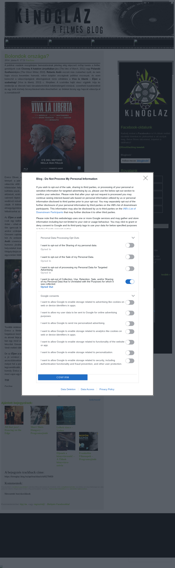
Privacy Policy (106, 389)
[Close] (146, 179)
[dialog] (87, 284)
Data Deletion (68, 389)
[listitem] (87, 238)
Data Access (87, 389)
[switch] (129, 245)
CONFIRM (63, 377)
